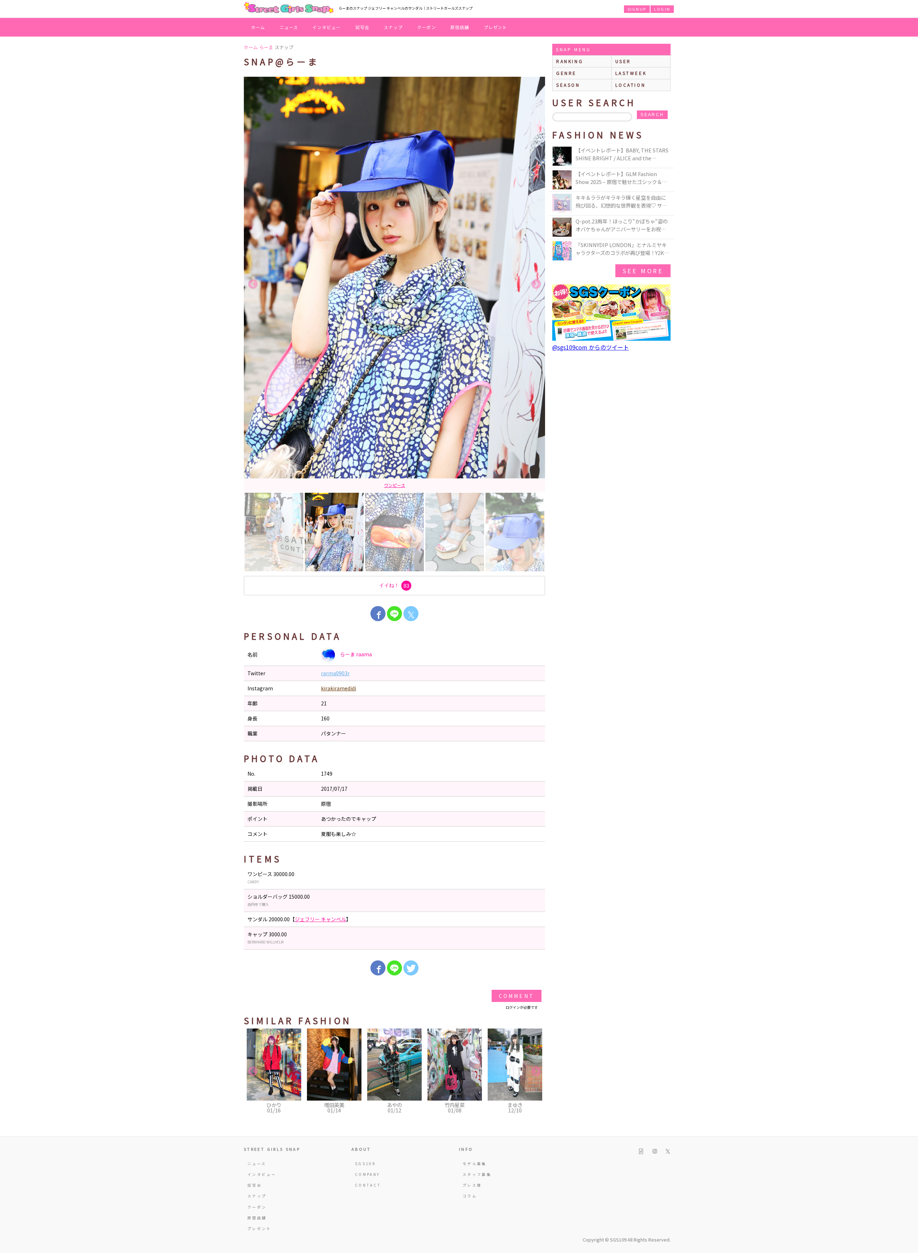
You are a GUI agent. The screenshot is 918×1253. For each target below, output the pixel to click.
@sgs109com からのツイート (590, 347)
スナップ (393, 27)
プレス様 (472, 1185)
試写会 (362, 27)
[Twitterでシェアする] (410, 967)
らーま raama (355, 653)
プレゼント (495, 27)
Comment (516, 995)
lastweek (631, 73)
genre (566, 73)
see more (643, 270)
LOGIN (662, 9)
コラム (470, 1195)
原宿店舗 (459, 27)
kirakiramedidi (338, 688)
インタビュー (326, 27)
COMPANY (367, 1174)
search (652, 114)
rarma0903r (335, 673)
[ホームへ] (288, 8)
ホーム (258, 27)
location (630, 85)
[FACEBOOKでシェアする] (377, 613)
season (568, 85)
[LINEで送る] (394, 613)
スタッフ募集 (477, 1174)
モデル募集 (475, 1163)
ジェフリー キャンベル (320, 919)
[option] (394, 284)
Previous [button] (252, 284)
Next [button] (536, 284)
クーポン (426, 27)
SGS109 (365, 1163)
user (623, 61)
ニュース (289, 27)
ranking (569, 61)
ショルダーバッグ (394, 485)
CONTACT (368, 1185)
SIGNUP (637, 9)
